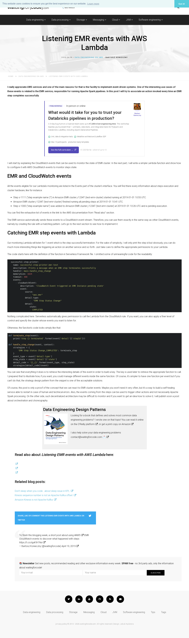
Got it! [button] (182, 4)
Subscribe (156, 573)
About (68, 36)
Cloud (115, 19)
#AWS (77, 535)
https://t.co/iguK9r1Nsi (30, 542)
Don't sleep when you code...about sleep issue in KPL (42, 491)
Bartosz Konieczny (117, 57)
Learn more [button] (93, 4)
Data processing (60, 19)
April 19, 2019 (69, 546)
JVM (128, 19)
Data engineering (35, 19)
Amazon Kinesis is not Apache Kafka (34, 499)
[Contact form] (120, 599)
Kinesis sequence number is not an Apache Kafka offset (44, 495)
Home (10, 76)
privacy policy (61, 624)
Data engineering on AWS (89, 57)
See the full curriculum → (62, 150)
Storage (80, 19)
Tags (163, 612)
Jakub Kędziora (127, 624)
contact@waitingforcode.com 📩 (88, 437)
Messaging (99, 19)
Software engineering (150, 19)
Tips (153, 612)
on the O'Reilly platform (83, 424)
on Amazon (124, 424)
